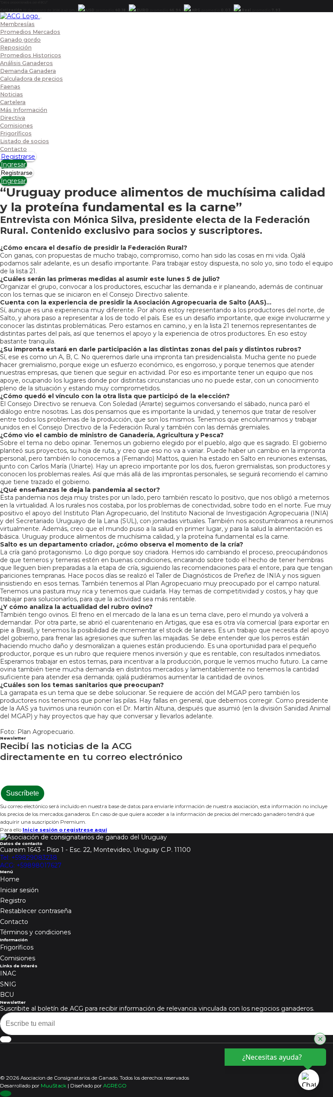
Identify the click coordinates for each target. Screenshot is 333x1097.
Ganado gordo (20, 39)
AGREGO (115, 1086)
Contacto (13, 149)
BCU (7, 995)
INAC (8, 973)
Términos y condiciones (35, 932)
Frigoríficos (16, 133)
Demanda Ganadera (28, 71)
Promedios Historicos (30, 55)
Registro (13, 900)
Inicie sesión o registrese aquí (65, 830)
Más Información (23, 110)
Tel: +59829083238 (28, 857)
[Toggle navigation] (41, 18)
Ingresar (13, 164)
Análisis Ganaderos (26, 63)
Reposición (16, 47)
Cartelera (13, 102)
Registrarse (18, 156)
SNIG (8, 984)
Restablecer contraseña (36, 911)
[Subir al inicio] (5, 1093)
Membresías (17, 24)
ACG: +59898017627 (31, 865)
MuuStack (53, 1086)
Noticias (11, 94)
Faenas (10, 86)
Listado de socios (24, 141)
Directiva (12, 118)
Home (10, 879)
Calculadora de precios (31, 78)
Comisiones (16, 125)
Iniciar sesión (19, 890)
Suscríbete (22, 793)
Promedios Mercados (30, 32)
